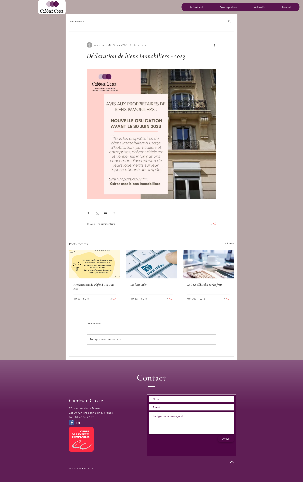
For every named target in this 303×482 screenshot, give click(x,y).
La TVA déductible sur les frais (204, 284)
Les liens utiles (138, 284)
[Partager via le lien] (114, 213)
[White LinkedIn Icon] (78, 422)
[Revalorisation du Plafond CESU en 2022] (94, 264)
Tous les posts (76, 20)
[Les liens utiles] (151, 264)
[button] (228, 7)
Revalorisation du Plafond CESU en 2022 (93, 286)
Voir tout (229, 243)
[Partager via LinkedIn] (105, 213)
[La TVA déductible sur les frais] (208, 264)
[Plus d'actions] (214, 45)
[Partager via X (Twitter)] (97, 213)
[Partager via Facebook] (88, 213)
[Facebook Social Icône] (71, 422)
